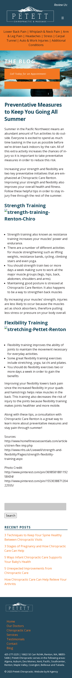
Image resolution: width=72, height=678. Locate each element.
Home (11, 621)
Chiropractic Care (19, 630)
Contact (12, 644)
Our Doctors (15, 626)
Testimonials (16, 639)
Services (12, 635)
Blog (10, 648)
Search (10, 515)
